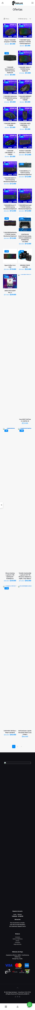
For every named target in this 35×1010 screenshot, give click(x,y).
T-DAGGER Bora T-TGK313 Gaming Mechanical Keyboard (24, 172)
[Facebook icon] (17, 996)
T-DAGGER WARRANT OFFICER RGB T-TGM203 (24, 98)
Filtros (7, 18)
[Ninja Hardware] (17, 2)
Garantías (17, 942)
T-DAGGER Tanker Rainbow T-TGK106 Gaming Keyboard (25, 41)
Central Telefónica (17, 939)
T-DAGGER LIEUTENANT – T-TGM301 (10, 152)
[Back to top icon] (18, 988)
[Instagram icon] (19, 996)
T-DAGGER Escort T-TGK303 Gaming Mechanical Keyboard (10, 206)
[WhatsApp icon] (15, 996)
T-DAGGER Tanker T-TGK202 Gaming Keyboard (25, 68)
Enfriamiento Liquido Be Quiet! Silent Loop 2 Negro (24, 732)
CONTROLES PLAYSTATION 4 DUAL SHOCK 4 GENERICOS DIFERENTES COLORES (24, 238)
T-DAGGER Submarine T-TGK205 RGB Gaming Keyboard (10, 98)
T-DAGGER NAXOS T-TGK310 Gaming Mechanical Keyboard (10, 179)
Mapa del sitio (17, 944)
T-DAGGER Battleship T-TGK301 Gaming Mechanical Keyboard (10, 234)
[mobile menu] (32, 2)
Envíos (17, 940)
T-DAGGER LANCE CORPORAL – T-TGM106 (25, 125)
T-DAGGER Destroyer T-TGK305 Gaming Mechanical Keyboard (25, 206)
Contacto (17, 937)
